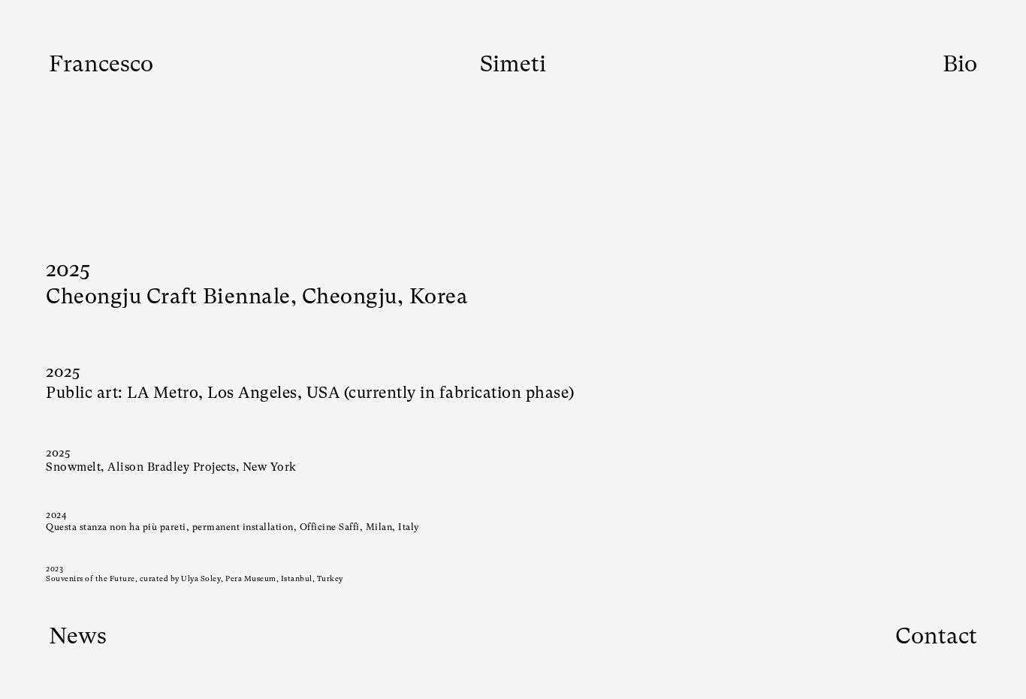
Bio (960, 63)
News (78, 635)
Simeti (513, 63)
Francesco (101, 63)
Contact (936, 635)
